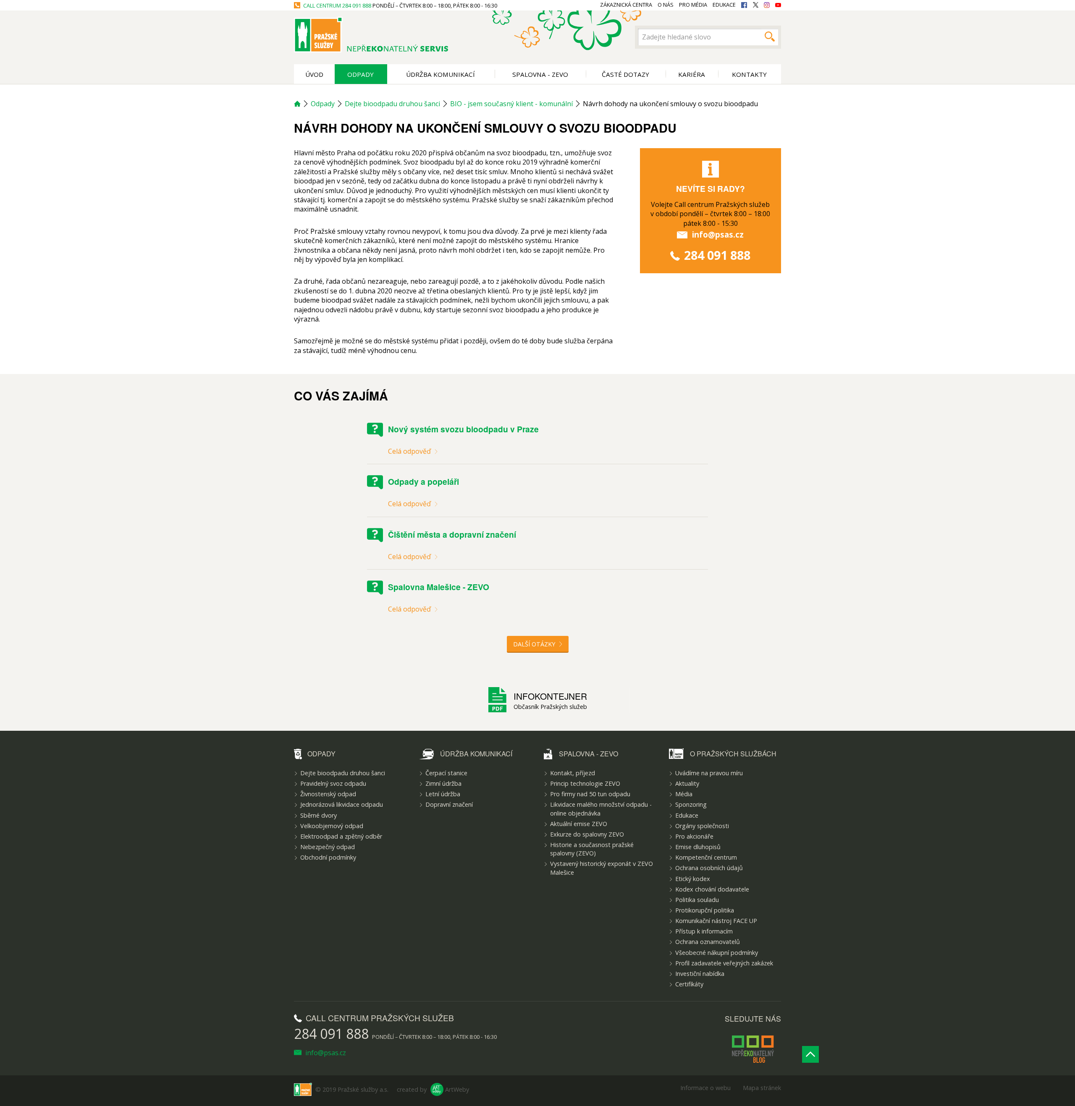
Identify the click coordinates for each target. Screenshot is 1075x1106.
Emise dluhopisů (698, 847)
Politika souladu (697, 900)
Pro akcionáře (694, 836)
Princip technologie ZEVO (585, 783)
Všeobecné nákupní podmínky (716, 953)
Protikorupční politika (704, 910)
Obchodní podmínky (328, 857)
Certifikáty (689, 984)
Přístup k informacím (704, 931)
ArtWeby (457, 1089)
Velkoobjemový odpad (331, 826)
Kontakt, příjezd (572, 773)
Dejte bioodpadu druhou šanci (392, 103)
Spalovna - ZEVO (540, 74)
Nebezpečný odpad (327, 847)
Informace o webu (705, 1088)
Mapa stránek (762, 1088)
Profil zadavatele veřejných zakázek (724, 963)
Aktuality (687, 783)
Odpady (360, 74)
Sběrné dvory (318, 815)
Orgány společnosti (702, 826)
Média (683, 794)
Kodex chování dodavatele (712, 889)
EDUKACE (724, 4)
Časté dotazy (625, 74)
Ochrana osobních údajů (709, 868)
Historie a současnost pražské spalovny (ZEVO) (592, 849)
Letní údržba (442, 794)
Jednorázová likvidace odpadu (341, 804)
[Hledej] (769, 37)
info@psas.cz (718, 234)
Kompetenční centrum (706, 857)
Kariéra (691, 74)
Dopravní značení (449, 804)
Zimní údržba (443, 783)
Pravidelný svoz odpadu (333, 783)
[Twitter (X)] (755, 5)
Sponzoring (691, 804)
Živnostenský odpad (328, 794)
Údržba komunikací (440, 74)
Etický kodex (692, 879)
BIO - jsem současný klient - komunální (511, 103)
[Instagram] (767, 5)
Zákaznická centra (626, 4)
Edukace (686, 815)
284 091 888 (356, 5)
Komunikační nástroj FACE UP (716, 921)
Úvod (314, 74)
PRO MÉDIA (693, 4)
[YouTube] (778, 5)
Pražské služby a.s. (363, 1089)
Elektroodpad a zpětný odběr (341, 836)
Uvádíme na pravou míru (709, 773)
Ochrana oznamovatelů (707, 942)
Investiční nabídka (699, 974)
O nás (666, 4)
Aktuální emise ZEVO (578, 824)
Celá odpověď (410, 451)
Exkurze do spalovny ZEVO (587, 834)
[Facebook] (744, 5)
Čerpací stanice (446, 773)
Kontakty (749, 74)
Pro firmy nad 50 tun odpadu (590, 794)
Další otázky (535, 644)
